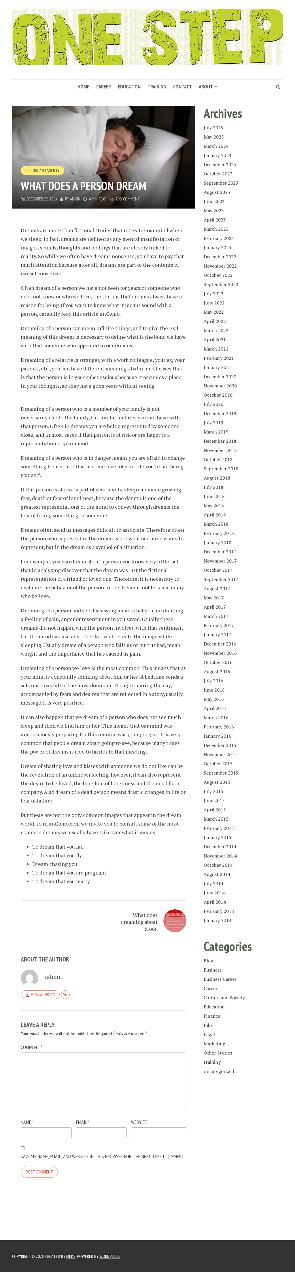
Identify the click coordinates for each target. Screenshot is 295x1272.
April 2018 (215, 515)
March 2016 (216, 717)
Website (139, 1122)
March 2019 (216, 432)
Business (213, 970)
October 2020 (218, 395)
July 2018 (213, 487)
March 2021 (216, 349)
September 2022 (221, 284)
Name (27, 1122)
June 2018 (214, 496)
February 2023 (219, 238)
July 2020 (213, 404)
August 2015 (217, 782)
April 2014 (215, 902)
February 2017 (219, 625)
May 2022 (214, 312)
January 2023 (217, 247)
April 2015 (215, 810)
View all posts (43, 994)
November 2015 (220, 754)
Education (129, 86)
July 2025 (213, 127)
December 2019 (220, 413)
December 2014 (220, 846)
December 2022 (220, 256)
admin (75, 199)
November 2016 (220, 653)
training (212, 1062)
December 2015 (220, 745)
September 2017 (221, 579)
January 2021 (217, 367)
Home (83, 86)
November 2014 (220, 856)
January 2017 (217, 634)
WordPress (109, 1256)
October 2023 (218, 174)
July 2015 (213, 791)
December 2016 (220, 644)
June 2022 (214, 303)
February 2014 (219, 911)
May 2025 (214, 137)
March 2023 (216, 229)
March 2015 (216, 819)
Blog (208, 960)
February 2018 (219, 533)
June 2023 (214, 201)
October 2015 (218, 763)
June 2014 (214, 892)
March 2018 (216, 524)
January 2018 (217, 542)
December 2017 (220, 551)
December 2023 (220, 164)
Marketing (214, 1043)
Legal (209, 1034)
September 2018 (221, 468)
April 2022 (215, 321)
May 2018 (214, 505)
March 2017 (216, 616)
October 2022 (218, 275)
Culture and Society (42, 170)
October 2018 (218, 459)
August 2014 (217, 874)
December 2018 (220, 441)
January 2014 (217, 920)
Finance (212, 1016)
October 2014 (218, 865)
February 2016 (219, 727)
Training (157, 86)
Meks (70, 1256)
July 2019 (213, 422)
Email (83, 1122)
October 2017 (218, 570)
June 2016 (214, 690)
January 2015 (217, 837)
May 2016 (214, 699)
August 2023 (217, 192)
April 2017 (215, 607)
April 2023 (215, 220)
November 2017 (220, 561)
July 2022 (213, 293)
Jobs (208, 1025)
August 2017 (217, 588)
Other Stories (218, 1053)
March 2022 (216, 330)
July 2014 (213, 883)
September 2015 (221, 773)
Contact (182, 86)
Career (103, 86)
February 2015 (219, 828)
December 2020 (220, 376)
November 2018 (220, 450)
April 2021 (215, 339)
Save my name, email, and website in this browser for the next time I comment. (103, 1156)
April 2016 (215, 708)
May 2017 (214, 598)
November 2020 (220, 386)
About (206, 86)
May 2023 (214, 210)
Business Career (220, 979)
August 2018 (217, 478)
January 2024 (217, 155)
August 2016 (217, 671)
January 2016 (217, 736)
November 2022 (220, 266)
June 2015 (214, 800)
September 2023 (221, 183)
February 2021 (219, 358)
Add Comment (128, 199)
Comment (31, 1047)
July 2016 (213, 680)
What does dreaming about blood (139, 921)
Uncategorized (219, 1071)
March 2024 (216, 146)
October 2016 (218, 662)
